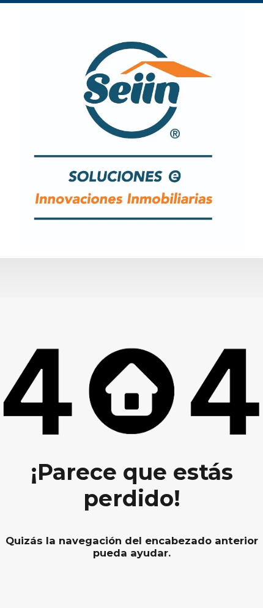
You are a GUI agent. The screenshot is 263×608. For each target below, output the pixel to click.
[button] (131, 278)
